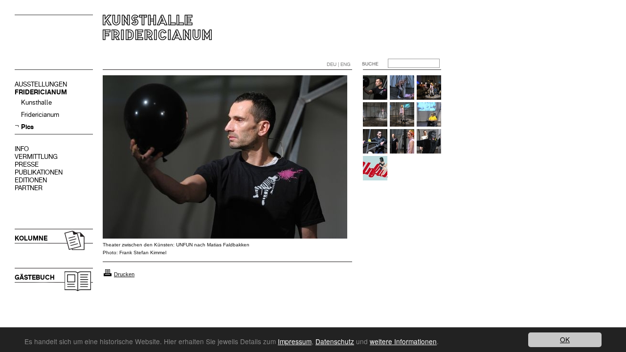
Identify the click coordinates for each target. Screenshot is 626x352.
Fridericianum (40, 114)
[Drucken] (107, 274)
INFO (22, 149)
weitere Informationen (403, 341)
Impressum (295, 341)
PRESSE (27, 164)
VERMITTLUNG (36, 156)
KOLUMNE (31, 238)
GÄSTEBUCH (35, 277)
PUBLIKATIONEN (39, 172)
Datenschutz (334, 341)
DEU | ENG (339, 64)
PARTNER (29, 188)
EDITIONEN (31, 180)
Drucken (124, 274)
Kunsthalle (36, 102)
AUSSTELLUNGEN (41, 84)
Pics (27, 127)
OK (565, 339)
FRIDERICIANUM (41, 92)
